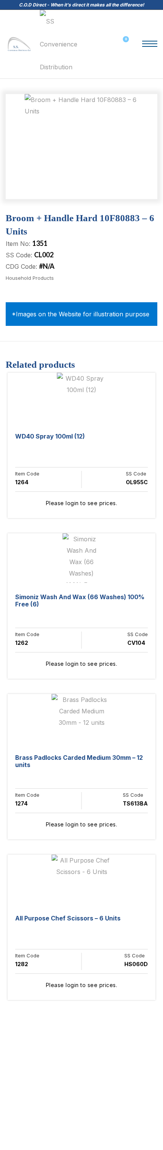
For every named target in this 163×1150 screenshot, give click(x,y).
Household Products (30, 278)
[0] (122, 44)
